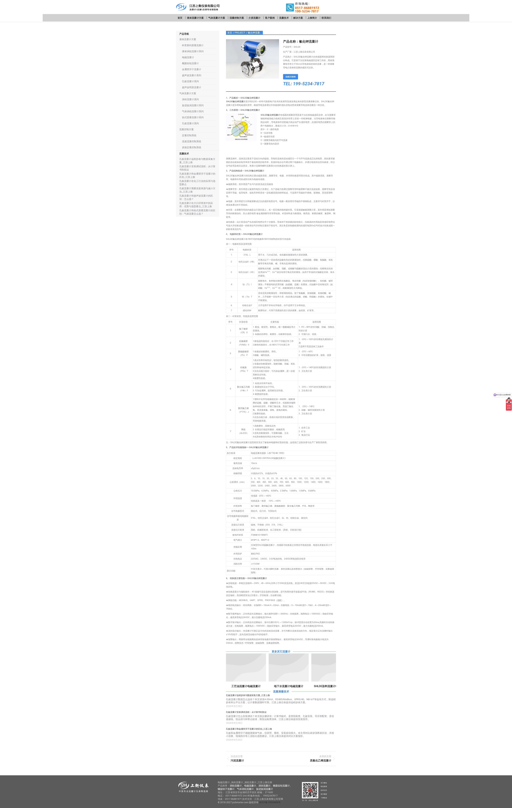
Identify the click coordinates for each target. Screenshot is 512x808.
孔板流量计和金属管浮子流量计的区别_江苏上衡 (249, 729)
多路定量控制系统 (191, 147)
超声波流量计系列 (191, 75)
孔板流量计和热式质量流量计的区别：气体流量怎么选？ (197, 212)
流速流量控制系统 (191, 141)
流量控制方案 (186, 129)
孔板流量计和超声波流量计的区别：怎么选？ (196, 197)
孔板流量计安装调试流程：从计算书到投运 (246, 712)
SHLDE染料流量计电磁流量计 (288, 686)
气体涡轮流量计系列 (193, 111)
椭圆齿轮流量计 (190, 63)
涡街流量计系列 (190, 99)
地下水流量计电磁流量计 (246, 686)
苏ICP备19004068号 (270, 802)
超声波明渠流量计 (191, 87)
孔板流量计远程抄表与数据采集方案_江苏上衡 (248, 695)
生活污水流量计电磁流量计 (331, 686)
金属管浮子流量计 (191, 69)
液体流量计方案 (187, 39)
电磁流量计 (188, 57)
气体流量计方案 (187, 93)
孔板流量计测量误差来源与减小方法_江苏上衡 (197, 190)
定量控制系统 (189, 135)
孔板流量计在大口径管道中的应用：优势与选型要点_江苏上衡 (196, 205)
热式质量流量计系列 (193, 117)
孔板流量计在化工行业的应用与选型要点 (197, 183)
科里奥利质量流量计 (193, 45)
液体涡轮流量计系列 (193, 51)
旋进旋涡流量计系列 (193, 105)
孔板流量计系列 (190, 81)
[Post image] (246, 667)
